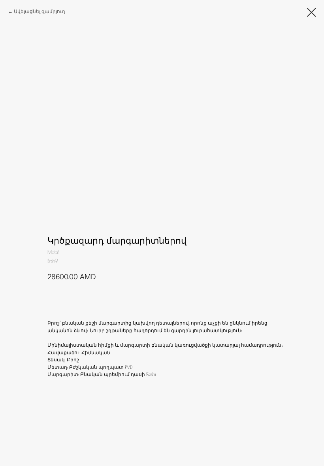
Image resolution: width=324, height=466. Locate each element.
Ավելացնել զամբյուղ (39, 11)
